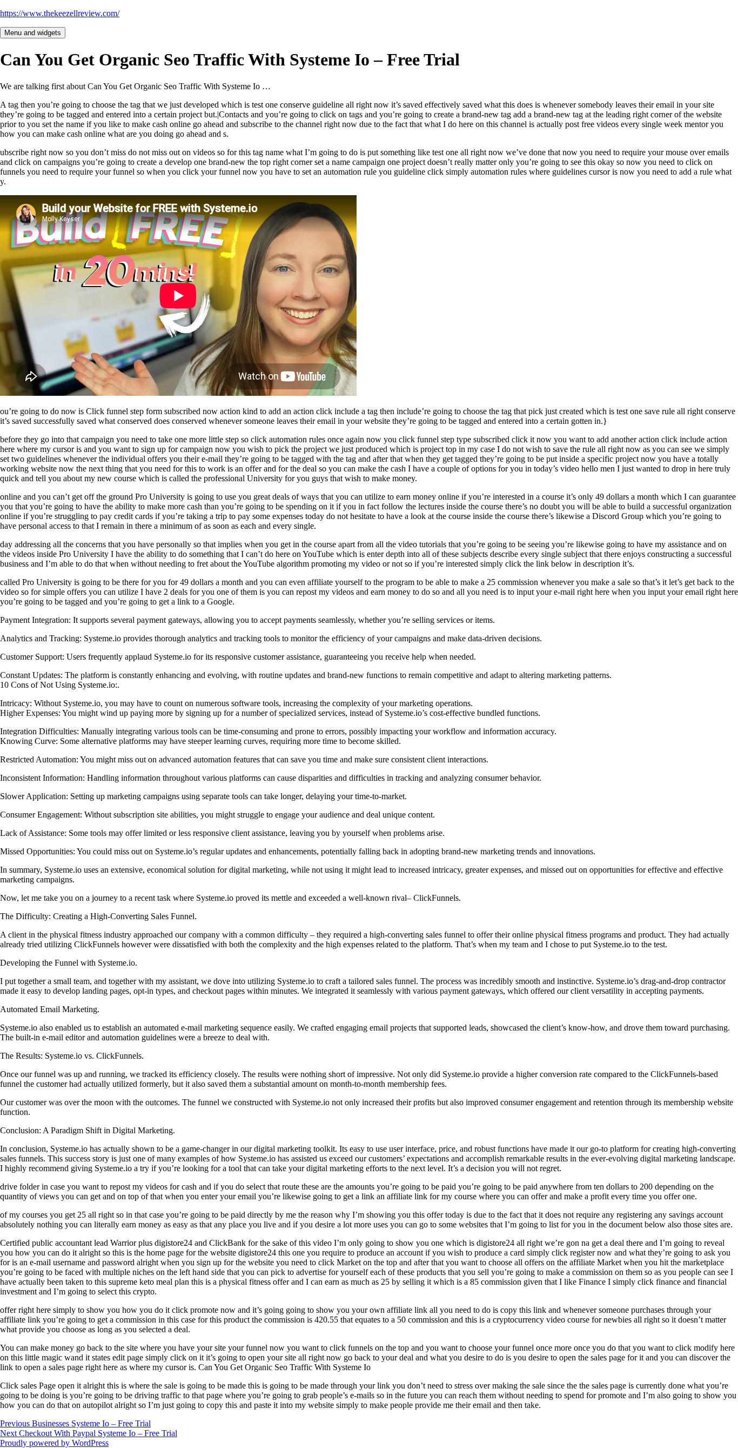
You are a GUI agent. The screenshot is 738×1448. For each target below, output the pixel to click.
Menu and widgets (32, 33)
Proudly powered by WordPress (54, 1442)
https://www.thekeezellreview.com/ (59, 13)
